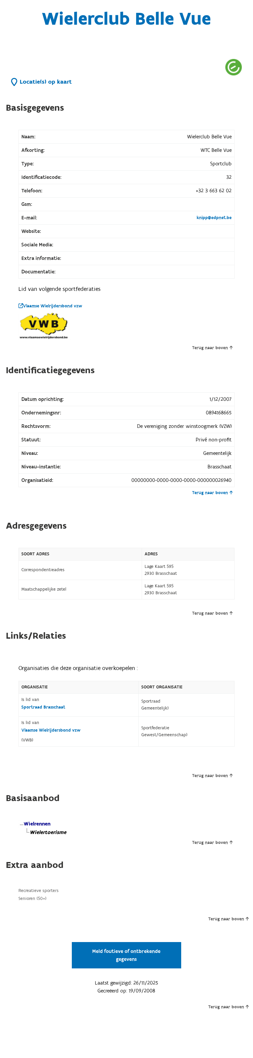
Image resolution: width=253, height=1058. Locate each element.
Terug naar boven (210, 348)
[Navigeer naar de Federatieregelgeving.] (233, 67)
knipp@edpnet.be (214, 218)
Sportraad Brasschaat (43, 707)
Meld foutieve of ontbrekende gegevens (126, 955)
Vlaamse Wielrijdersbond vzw (52, 306)
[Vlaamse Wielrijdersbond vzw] (44, 326)
